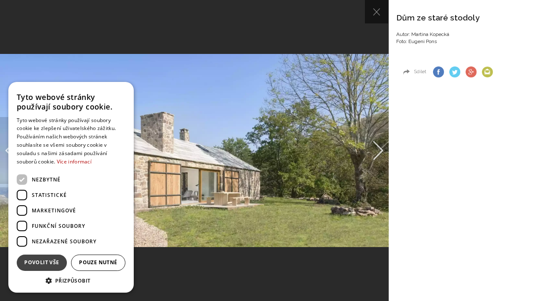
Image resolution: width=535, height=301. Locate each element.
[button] (71, 280)
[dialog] (71, 187)
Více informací (74, 161)
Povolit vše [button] (41, 262)
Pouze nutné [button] (98, 262)
